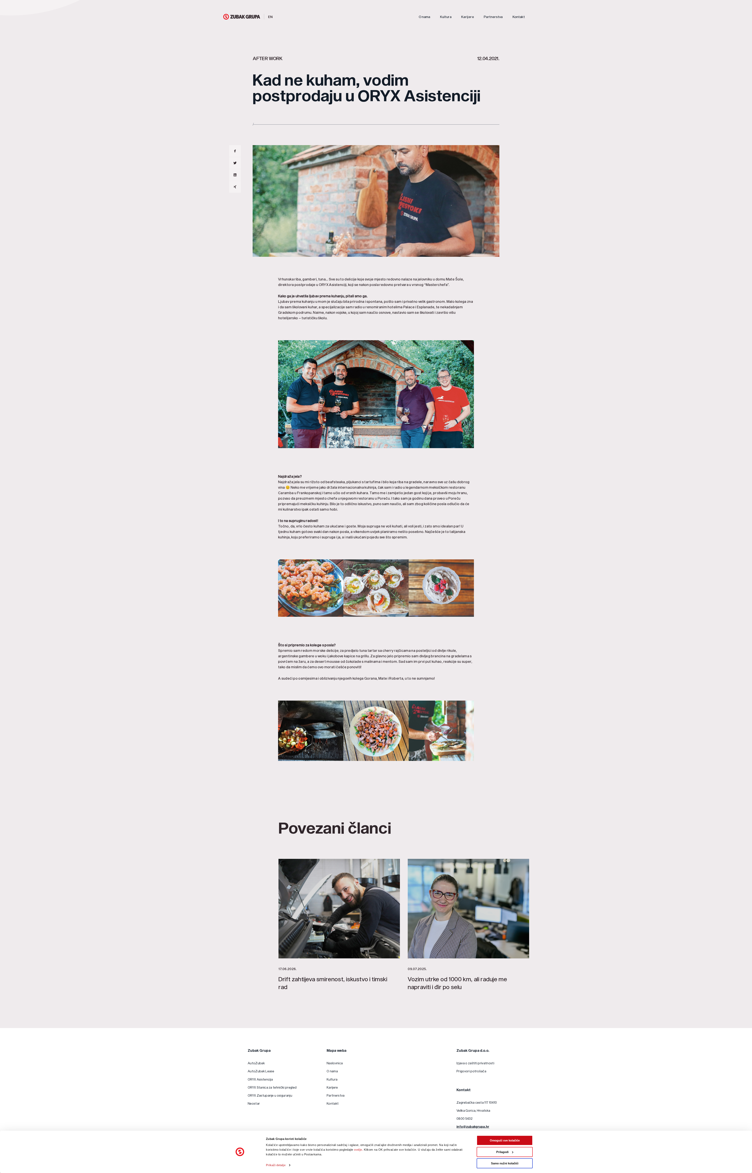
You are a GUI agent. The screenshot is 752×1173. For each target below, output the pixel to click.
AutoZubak (256, 1063)
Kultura (445, 17)
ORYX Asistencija (260, 1079)
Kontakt (518, 17)
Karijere (467, 17)
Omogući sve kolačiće (505, 1140)
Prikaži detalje (276, 1165)
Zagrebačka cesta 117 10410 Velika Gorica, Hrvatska (476, 1106)
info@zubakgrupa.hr (472, 1126)
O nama (424, 17)
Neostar (254, 1103)
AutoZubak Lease (261, 1071)
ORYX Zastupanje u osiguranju (270, 1095)
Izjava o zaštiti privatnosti (475, 1063)
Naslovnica (335, 1063)
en (270, 17)
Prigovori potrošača (471, 1071)
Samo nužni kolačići (504, 1163)
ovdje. (358, 1149)
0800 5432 (464, 1118)
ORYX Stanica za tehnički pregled (272, 1087)
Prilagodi (502, 1152)
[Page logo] (241, 17)
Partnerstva (493, 17)
